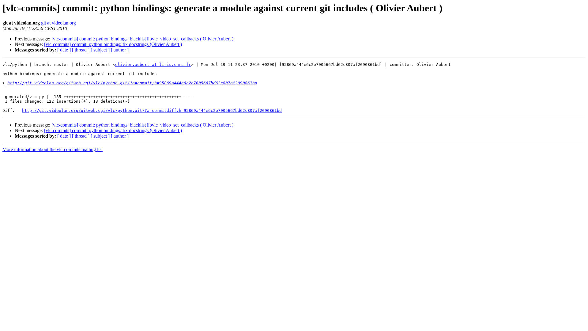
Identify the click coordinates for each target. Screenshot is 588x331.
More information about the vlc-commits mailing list (52, 149)
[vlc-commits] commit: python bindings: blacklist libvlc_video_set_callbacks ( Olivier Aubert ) (142, 38)
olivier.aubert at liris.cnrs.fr (153, 64)
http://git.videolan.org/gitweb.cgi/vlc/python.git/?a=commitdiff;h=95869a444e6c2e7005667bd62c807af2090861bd (152, 110)
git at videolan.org (58, 22)
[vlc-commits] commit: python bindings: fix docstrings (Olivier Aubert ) (113, 44)
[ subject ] (100, 49)
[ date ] (64, 49)
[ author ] (120, 49)
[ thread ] (80, 49)
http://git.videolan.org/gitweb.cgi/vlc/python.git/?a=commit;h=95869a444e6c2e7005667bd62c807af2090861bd (132, 83)
